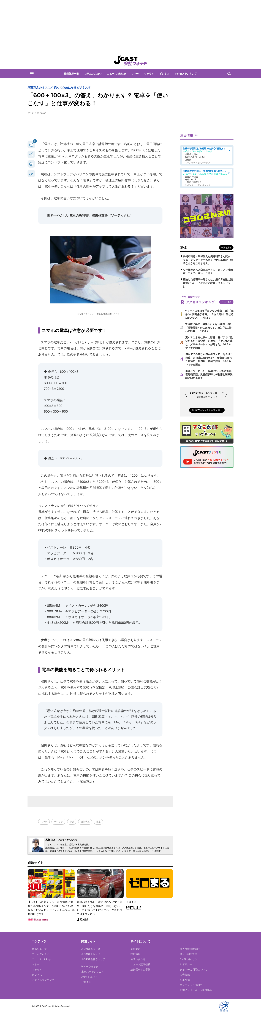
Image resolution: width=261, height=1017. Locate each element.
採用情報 (135, 953)
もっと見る (226, 302)
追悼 (183, 247)
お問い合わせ (137, 959)
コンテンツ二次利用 (191, 984)
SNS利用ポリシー (190, 959)
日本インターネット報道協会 (196, 990)
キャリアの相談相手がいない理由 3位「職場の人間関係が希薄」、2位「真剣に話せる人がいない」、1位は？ (209, 314)
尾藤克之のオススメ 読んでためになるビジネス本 (59, 87)
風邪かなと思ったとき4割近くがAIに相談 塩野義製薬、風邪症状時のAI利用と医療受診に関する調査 (209, 374)
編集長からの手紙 (140, 969)
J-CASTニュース (90, 948)
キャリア (149, 73)
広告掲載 (185, 974)
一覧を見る (226, 247)
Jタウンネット (89, 976)
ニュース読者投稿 (140, 964)
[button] (32, 73)
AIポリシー (186, 964)
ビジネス (164, 73)
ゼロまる (86, 981)
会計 (71, 821)
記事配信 (185, 979)
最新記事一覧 (71, 73)
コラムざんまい (93, 73)
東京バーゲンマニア (92, 971)
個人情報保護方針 (190, 948)
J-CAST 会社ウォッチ (130, 60)
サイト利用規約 (188, 953)
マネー (135, 73)
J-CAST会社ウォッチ (93, 959)
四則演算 (85, 821)
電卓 (98, 821)
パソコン (58, 821)
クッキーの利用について (193, 969)
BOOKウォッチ (89, 966)
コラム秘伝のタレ (141, 851)
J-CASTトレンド (90, 953)
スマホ (43, 821)
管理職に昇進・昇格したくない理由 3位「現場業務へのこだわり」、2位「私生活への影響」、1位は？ (208, 327)
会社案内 (135, 948)
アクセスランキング (186, 73)
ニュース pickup (116, 73)
